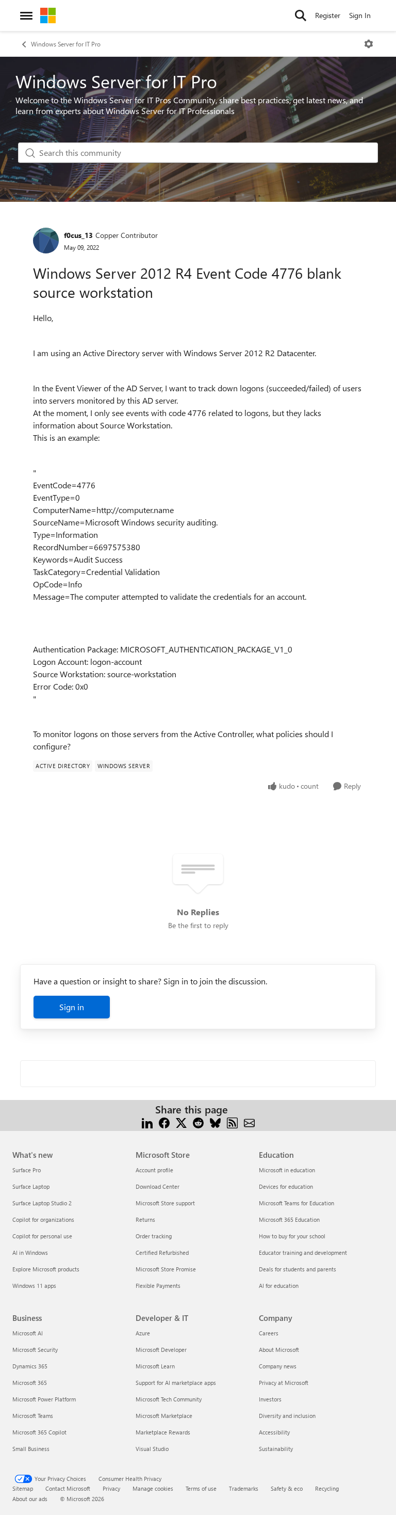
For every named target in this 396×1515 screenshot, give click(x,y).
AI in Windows (30, 1252)
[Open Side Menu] (26, 15)
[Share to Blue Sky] (215, 1122)
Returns (145, 1219)
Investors (270, 1399)
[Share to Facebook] (164, 1122)
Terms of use (201, 1488)
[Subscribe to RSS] (232, 1122)
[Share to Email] (249, 1122)
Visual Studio (152, 1449)
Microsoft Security (35, 1349)
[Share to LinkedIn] (147, 1122)
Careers (268, 1333)
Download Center (157, 1186)
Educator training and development (303, 1252)
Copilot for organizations (43, 1219)
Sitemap (22, 1488)
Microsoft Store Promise (166, 1269)
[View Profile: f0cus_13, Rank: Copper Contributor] (46, 240)
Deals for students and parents (297, 1269)
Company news (277, 1366)
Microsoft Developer (161, 1349)
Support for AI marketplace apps (176, 1382)
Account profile (154, 1170)
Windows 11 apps (34, 1285)
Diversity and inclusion (287, 1416)
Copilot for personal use (42, 1236)
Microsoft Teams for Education (296, 1203)
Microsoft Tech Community (169, 1399)
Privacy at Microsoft (283, 1382)
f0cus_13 (78, 235)
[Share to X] (181, 1122)
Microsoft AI (27, 1333)
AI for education (279, 1285)
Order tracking (154, 1236)
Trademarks (243, 1488)
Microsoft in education (287, 1170)
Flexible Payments (158, 1285)
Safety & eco (287, 1488)
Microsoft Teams (32, 1416)
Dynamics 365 (29, 1366)
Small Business (31, 1449)
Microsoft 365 (29, 1382)
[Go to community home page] (48, 15)
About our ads (29, 1499)
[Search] (300, 15)
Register (327, 15)
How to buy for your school (292, 1236)
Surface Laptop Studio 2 (42, 1203)
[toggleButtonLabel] (368, 44)
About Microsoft (279, 1349)
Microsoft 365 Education (289, 1219)
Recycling (327, 1488)
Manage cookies (153, 1488)
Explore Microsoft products (45, 1269)
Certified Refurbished (162, 1252)
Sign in (71, 1006)
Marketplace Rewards (163, 1432)
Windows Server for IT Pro (66, 44)
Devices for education (286, 1186)
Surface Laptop (31, 1186)
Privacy (111, 1488)
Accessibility (274, 1432)
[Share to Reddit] (198, 1122)
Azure (143, 1333)
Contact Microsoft (67, 1488)
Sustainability (276, 1449)
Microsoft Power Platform (44, 1399)
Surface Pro (26, 1170)
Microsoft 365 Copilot (39, 1432)
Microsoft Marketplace (164, 1416)
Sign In (360, 15)
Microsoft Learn (155, 1366)
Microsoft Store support (165, 1203)
